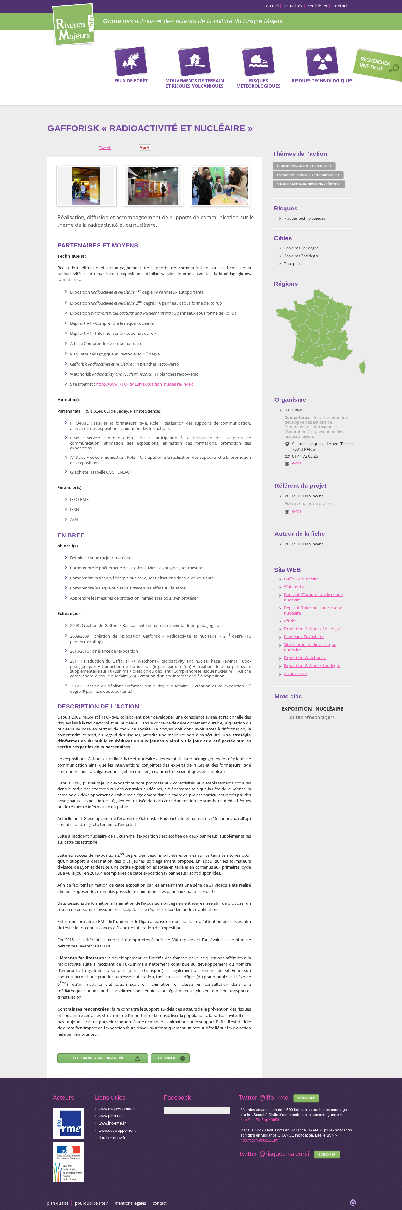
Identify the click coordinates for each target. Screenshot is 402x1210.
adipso (353, 1202)
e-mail (297, 463)
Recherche (375, 66)
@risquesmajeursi (284, 1153)
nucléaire (329, 708)
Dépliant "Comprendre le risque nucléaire (313, 597)
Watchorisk (294, 586)
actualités (293, 5)
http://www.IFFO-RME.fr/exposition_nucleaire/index (144, 384)
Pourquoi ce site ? (91, 1203)
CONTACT (160, 1203)
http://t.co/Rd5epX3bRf (260, 1120)
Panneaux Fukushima (304, 636)
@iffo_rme (273, 1097)
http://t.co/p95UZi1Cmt (259, 1140)
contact (340, 5)
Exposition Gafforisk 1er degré (312, 665)
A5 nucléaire (295, 673)
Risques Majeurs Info (73, 23)
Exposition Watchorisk (305, 657)
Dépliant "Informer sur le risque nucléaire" (313, 610)
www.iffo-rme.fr (112, 1123)
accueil (272, 5)
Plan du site (57, 1203)
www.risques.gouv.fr (117, 1108)
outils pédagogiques (312, 717)
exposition (296, 708)
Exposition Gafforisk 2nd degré (312, 629)
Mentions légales (130, 1203)
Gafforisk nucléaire (301, 579)
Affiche (290, 621)
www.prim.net (111, 1116)
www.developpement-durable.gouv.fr (118, 1134)
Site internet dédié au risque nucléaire (310, 647)
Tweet (105, 147)
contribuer (318, 5)
